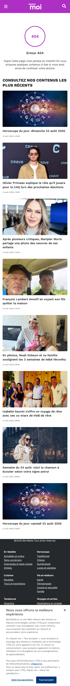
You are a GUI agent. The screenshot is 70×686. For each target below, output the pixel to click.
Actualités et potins (14, 556)
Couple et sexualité (47, 587)
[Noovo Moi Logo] (35, 6)
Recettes (8, 579)
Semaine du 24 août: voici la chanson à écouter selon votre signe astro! (31, 469)
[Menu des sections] (6, 6)
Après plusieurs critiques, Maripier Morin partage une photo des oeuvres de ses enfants (32, 243)
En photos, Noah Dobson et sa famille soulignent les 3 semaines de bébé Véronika (34, 357)
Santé (40, 579)
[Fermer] (64, 610)
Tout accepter (46, 680)
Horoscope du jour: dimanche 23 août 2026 (34, 131)
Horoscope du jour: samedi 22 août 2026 (32, 523)
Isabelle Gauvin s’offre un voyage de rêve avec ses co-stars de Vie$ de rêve (32, 413)
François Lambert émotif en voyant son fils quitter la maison (34, 301)
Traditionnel (43, 556)
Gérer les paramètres (22, 680)
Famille (40, 591)
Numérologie (43, 564)
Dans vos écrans (12, 560)
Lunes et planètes (46, 567)
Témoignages (44, 583)
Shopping (9, 603)
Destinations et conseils (49, 603)
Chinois (41, 560)
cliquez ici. (36, 663)
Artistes (8, 567)
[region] (35, 645)
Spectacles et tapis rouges (18, 564)
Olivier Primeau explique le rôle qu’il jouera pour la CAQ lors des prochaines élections (34, 185)
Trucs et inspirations (14, 583)
